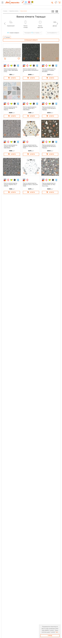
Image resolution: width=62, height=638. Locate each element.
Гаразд (50, 635)
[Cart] (5, 59)
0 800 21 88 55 (27, 4)
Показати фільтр (32, 40)
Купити (13, 78)
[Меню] (2, 3)
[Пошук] (52, 2)
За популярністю (52, 32)
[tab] (22, 2)
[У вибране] (19, 59)
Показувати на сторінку (32, 32)
